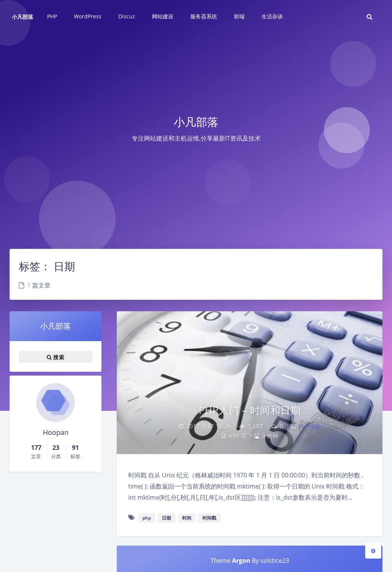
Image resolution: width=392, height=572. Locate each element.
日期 (166, 518)
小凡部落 (22, 16)
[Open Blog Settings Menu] (373, 551)
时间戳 (209, 518)
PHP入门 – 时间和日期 (250, 410)
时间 (186, 518)
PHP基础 (309, 426)
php (146, 518)
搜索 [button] (58, 356)
